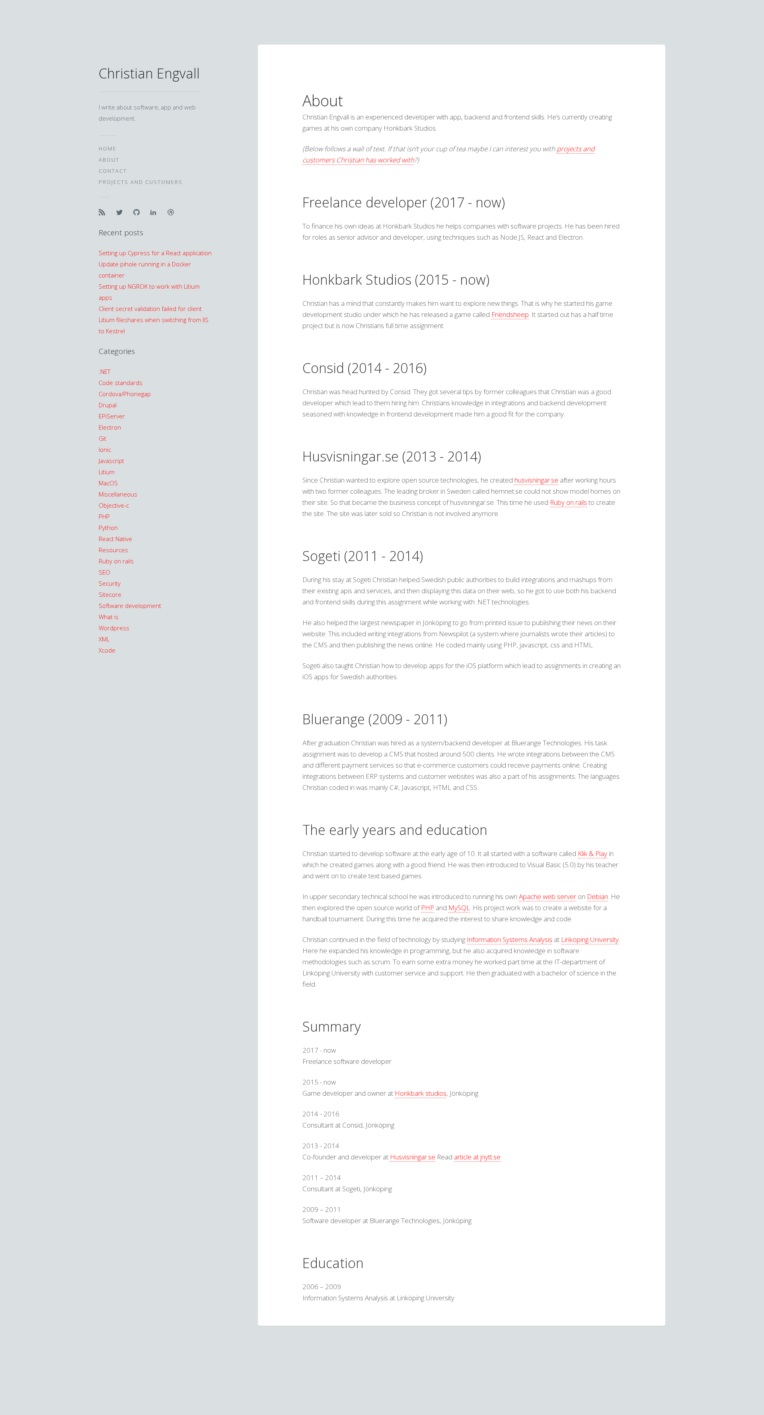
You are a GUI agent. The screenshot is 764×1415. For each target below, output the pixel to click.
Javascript (111, 461)
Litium (107, 472)
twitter (121, 212)
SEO (104, 572)
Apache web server (547, 896)
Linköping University (590, 939)
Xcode (107, 650)
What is (109, 617)
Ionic (105, 449)
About (109, 159)
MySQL (459, 907)
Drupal (108, 405)
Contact (113, 170)
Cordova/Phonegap (125, 394)
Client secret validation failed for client (150, 309)
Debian (597, 896)
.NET (104, 371)
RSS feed (104, 212)
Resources (113, 550)
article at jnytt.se (477, 1156)
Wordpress (114, 628)
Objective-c (114, 505)
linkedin (155, 212)
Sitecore (110, 594)
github (138, 212)
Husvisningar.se (412, 1156)
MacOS (108, 483)
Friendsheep (510, 314)
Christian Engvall (149, 73)
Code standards (120, 383)
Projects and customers (141, 182)
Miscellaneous (118, 494)
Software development (130, 606)
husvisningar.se (536, 480)
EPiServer (112, 416)
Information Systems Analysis (509, 939)
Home (108, 148)
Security (110, 583)
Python (108, 528)
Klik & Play (592, 853)
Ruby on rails (116, 561)
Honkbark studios (420, 1093)
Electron (110, 427)
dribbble (173, 212)
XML (104, 639)
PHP (104, 516)
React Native (115, 539)
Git (102, 438)
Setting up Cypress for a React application (155, 253)
